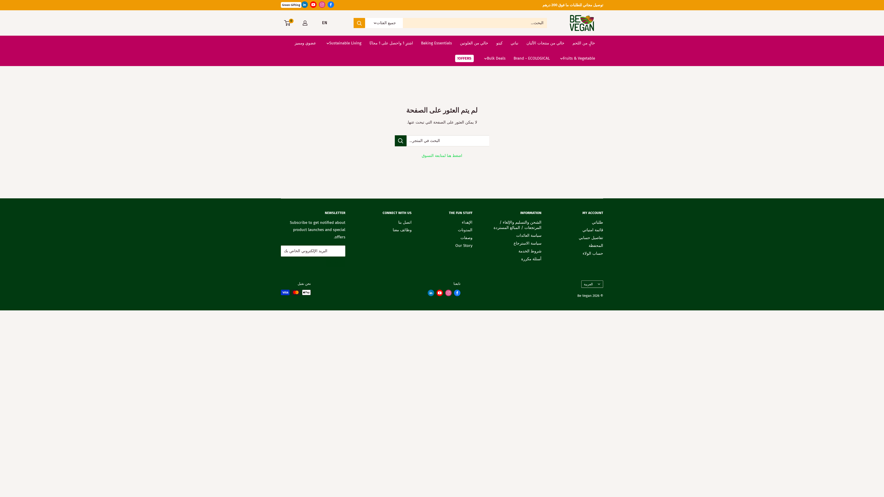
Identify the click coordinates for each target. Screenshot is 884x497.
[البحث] (359, 23)
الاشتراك (336, 262)
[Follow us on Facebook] (331, 5)
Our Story (463, 245)
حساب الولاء (593, 253)
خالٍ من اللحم (584, 43)
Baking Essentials (436, 43)
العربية (588, 284)
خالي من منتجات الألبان (545, 43)
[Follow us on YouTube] (313, 5)
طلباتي (597, 222)
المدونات (465, 230)
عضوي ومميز (305, 43)
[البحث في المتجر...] (401, 140)
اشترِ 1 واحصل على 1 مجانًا (391, 43)
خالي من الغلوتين (474, 43)
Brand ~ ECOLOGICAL (532, 58)
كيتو (499, 43)
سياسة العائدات (528, 235)
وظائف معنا (402, 230)
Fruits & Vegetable (579, 58)
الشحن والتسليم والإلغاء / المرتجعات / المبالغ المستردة (517, 225)
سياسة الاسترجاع (527, 243)
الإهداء (467, 222)
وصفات (466, 237)
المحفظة (596, 245)
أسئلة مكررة (531, 259)
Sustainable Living (345, 43)
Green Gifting (291, 5)
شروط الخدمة (529, 251)
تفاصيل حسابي (591, 237)
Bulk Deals (496, 58)
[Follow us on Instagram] (322, 5)
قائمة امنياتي (592, 230)
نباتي (514, 43)
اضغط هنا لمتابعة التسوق (442, 155)
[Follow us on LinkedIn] (304, 5)
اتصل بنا (405, 222)
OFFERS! (464, 58)
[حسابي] (305, 23)
